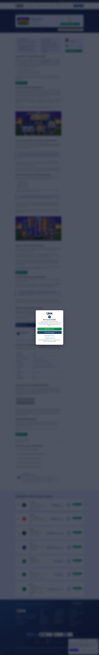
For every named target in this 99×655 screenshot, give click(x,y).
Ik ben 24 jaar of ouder (49, 329)
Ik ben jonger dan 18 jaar (49, 335)
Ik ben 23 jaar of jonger (49, 332)
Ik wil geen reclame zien (49, 338)
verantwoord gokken (51, 341)
